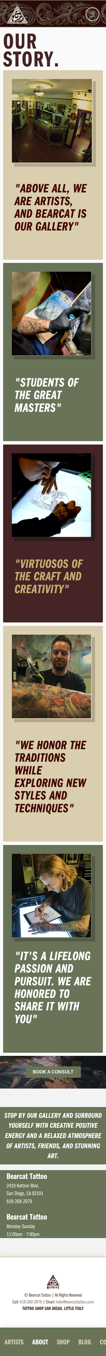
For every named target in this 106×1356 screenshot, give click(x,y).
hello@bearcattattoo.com (75, 1302)
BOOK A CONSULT (53, 1072)
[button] (92, 14)
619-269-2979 (31, 1302)
